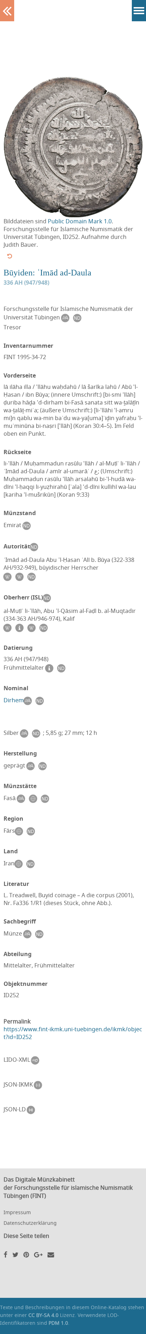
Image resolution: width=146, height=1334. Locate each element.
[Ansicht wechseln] (9, 256)
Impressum (17, 1212)
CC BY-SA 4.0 (43, 1315)
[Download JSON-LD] (32, 1110)
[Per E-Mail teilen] (50, 1254)
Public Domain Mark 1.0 (80, 221)
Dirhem (14, 700)
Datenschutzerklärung (30, 1222)
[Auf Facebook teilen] (5, 1254)
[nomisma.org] (66, 318)
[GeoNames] (34, 798)
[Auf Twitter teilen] (15, 1254)
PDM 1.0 (58, 1322)
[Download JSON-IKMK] (39, 1085)
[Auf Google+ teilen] (38, 1254)
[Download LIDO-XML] (37, 1060)
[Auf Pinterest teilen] (26, 1254)
